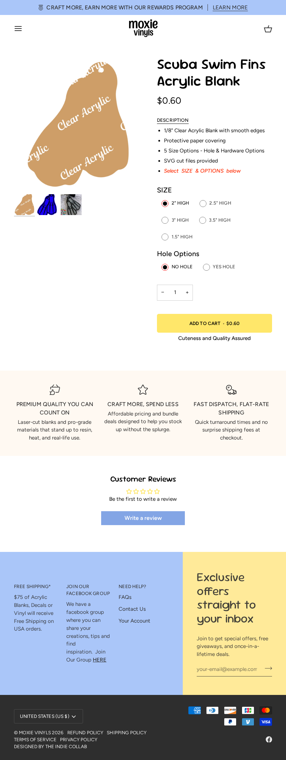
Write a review (143, 518)
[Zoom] (27, 180)
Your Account (134, 621)
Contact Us (132, 609)
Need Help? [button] (132, 586)
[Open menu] (24, 28)
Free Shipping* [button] (32, 586)
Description (173, 120)
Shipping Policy (126, 732)
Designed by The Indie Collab (50, 746)
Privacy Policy (78, 739)
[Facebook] (269, 739)
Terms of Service (35, 739)
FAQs (125, 597)
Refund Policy (85, 732)
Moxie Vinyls (35, 732)
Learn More (230, 7)
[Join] (266, 668)
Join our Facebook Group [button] (88, 590)
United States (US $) (44, 716)
